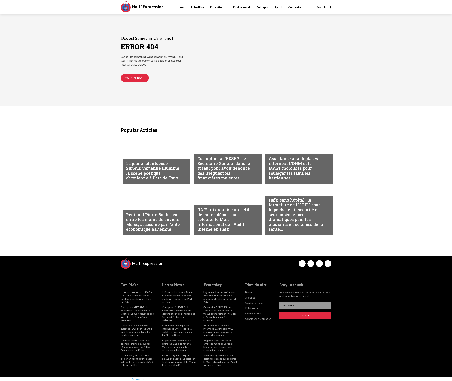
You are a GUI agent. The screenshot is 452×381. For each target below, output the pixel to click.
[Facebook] (302, 263)
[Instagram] (310, 263)
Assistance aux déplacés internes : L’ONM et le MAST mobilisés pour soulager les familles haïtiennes (293, 168)
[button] (324, 7)
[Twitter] (319, 263)
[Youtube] (328, 263)
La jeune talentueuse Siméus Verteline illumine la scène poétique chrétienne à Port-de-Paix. (153, 171)
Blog (129, 156)
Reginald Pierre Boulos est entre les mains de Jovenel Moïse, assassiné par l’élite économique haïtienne (153, 222)
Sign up (305, 315)
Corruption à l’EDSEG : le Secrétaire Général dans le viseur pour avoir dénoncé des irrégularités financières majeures (223, 168)
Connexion (138, 379)
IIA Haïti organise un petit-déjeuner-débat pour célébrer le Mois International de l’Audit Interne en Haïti (224, 219)
